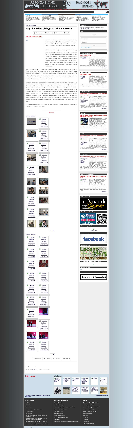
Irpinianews (85, 415)
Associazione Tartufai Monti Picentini (91, 402)
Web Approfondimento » (87, 174)
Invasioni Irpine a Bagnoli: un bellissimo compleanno (37, 423)
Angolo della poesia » (86, 72)
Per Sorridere (29, 413)
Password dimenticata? (86, 47)
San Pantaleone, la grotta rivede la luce (34, 409)
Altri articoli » (104, 67)
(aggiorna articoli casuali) (102, 395)
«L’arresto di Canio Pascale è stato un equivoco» (36, 421)
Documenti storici (29, 411)
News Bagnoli (29, 407)
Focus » (83, 133)
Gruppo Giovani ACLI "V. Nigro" (90, 411)
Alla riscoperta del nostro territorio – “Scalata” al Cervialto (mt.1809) (36, 416)
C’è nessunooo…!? (58, 411)
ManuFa (37, 427)
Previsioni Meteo (93, 230)
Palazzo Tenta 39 (87, 421)
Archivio (27, 402)
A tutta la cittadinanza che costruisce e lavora (64, 407)
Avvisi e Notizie (32, 25)
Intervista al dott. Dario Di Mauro (61, 409)
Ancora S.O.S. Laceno (59, 413)
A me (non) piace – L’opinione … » (89, 53)
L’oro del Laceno (58, 402)
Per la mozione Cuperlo (59, 415)
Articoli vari (28, 404)
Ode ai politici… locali (85, 74)
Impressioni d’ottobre (59, 404)
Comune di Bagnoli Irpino (88, 404)
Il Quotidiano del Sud (87, 413)
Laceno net (85, 417)
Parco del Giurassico (85, 55)
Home (27, 25)
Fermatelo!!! (57, 419)
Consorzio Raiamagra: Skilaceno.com (91, 407)
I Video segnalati (30, 376)
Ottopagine (85, 419)
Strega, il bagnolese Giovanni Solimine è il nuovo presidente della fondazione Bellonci (36, 419)
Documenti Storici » (86, 91)
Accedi (94, 34)
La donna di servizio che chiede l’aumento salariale (93, 156)
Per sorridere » (85, 154)
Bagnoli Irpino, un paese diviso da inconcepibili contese (66, 421)
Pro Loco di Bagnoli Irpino (88, 423)
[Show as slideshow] (31, 116)
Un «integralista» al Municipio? (61, 417)
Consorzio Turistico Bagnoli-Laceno (91, 409)
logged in (34, 369)
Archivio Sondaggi (85, 28)
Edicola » (83, 113)
